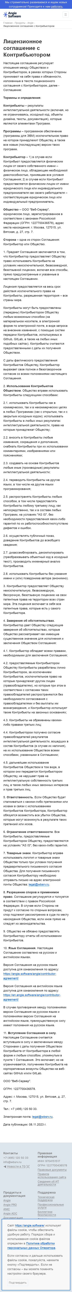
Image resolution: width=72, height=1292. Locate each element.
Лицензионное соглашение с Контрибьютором (28, 26)
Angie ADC (10, 1213)
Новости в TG (16, 1166)
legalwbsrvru (39, 884)
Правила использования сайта (52, 1175)
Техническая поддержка (46, 1198)
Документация (13, 1217)
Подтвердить (18, 1282)
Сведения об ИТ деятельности (48, 1183)
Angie (30, 23)
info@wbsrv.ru (12, 1162)
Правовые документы (52, 1169)
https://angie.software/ (30, 1225)
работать (56, 6)
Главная (8, 23)
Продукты (20, 23)
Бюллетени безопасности (47, 1213)
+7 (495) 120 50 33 (15, 1157)
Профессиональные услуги (51, 1206)
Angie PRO (10, 1204)
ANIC (6, 1209)
